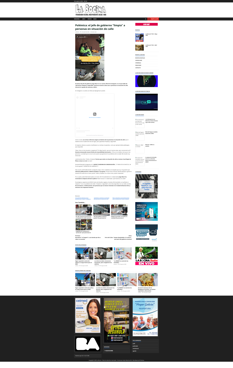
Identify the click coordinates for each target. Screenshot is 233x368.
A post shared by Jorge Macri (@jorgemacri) (94, 135)
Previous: (88, 237)
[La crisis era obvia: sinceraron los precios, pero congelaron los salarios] (103, 253)
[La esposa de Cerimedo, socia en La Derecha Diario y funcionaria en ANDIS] (139, 161)
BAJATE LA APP (154, 19)
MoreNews (135, 360)
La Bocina (77, 32)
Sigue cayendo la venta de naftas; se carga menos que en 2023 (83, 262)
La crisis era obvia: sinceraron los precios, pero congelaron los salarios (103, 262)
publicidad (135, 346)
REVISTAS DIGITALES (140, 58)
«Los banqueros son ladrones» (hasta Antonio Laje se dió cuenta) (151, 121)
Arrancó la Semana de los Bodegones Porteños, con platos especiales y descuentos (146, 289)
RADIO (95, 19)
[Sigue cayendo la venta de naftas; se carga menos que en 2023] (84, 253)
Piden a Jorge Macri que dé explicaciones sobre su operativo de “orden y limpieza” (120, 198)
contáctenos (136, 348)
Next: (118, 237)
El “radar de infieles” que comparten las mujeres (146, 186)
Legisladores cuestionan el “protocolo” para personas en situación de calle (101, 198)
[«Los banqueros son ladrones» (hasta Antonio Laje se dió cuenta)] (139, 123)
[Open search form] (145, 19)
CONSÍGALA (138, 63)
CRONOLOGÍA (138, 60)
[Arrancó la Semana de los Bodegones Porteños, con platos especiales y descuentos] (148, 279)
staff (134, 343)
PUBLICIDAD (138, 65)
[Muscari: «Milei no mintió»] (139, 148)
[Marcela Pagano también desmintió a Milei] (139, 136)
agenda (134, 351)
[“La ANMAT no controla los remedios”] (123, 253)
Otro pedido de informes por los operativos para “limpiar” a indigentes (83, 198)
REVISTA (90, 19)
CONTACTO (138, 67)
